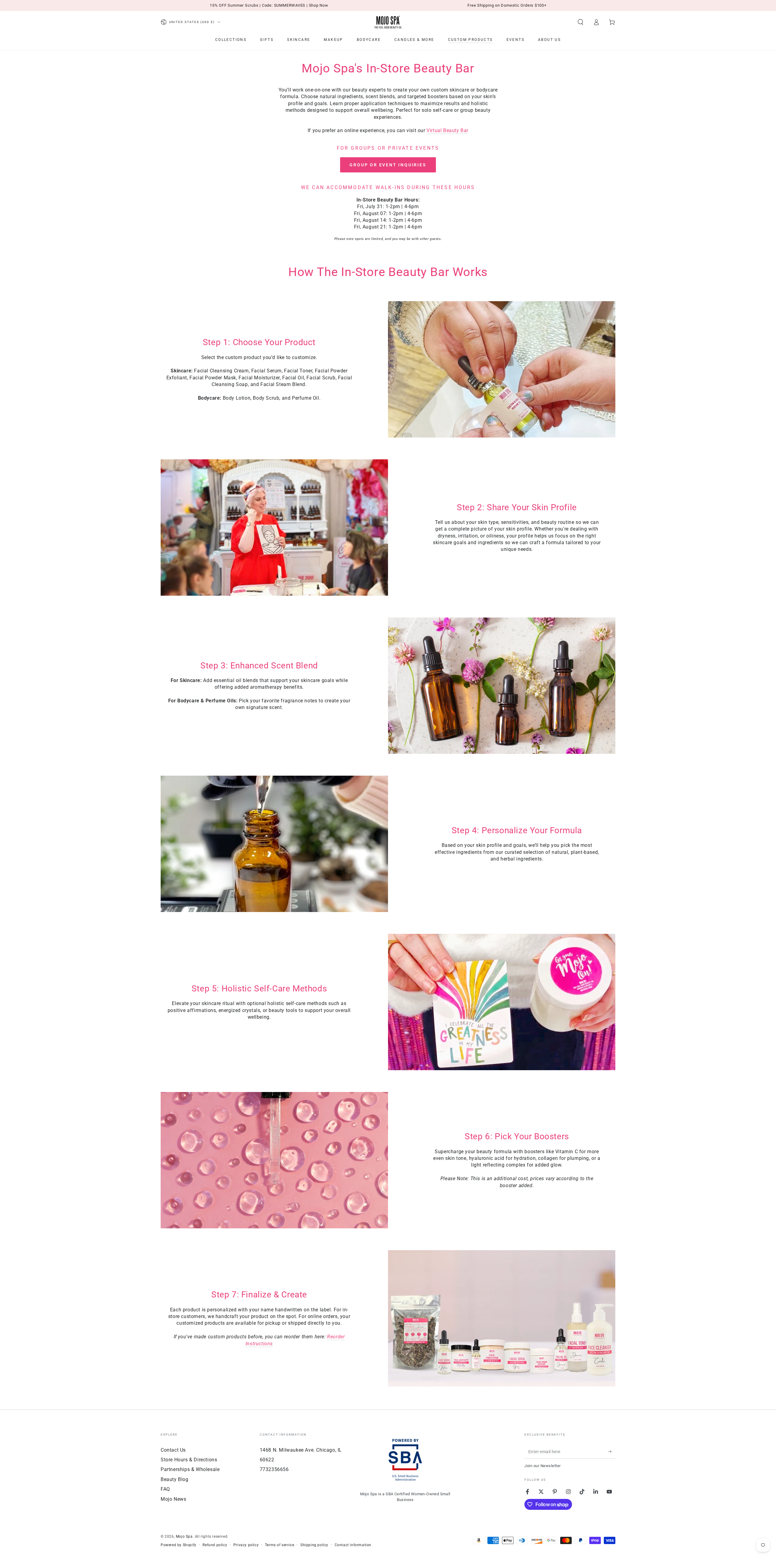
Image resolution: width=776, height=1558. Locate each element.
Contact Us (173, 1450)
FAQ (165, 1489)
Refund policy (214, 1545)
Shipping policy (314, 1545)
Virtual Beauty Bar (447, 130)
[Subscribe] (611, 1451)
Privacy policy (246, 1545)
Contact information (353, 1545)
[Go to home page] (388, 22)
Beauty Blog (175, 1479)
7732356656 (274, 1469)
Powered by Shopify (178, 1545)
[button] (580, 22)
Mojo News (173, 1499)
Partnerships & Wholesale (190, 1469)
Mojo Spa (184, 1536)
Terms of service (279, 1545)
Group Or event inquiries (388, 164)
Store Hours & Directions (189, 1460)
